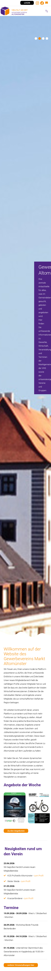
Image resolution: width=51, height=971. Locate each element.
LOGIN (27, 3)
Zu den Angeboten (16, 831)
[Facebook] (42, 3)
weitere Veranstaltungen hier (20, 965)
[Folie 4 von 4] (47, 38)
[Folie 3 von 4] (43, 38)
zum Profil (38, 875)
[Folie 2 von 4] (39, 38)
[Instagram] (37, 3)
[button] (46, 11)
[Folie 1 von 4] (36, 38)
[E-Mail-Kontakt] (47, 3)
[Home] (25, 11)
